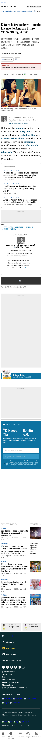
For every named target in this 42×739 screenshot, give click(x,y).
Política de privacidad (9, 712)
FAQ (4, 677)
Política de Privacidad (32, 460)
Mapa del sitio (7, 685)
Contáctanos (7, 674)
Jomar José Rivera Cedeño (21, 246)
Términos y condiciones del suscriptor (14, 715)
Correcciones (32, 715)
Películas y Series (24, 11)
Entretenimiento (8, 11)
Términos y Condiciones (12, 462)
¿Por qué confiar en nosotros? (14, 688)
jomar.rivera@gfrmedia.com (18, 123)
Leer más (28, 268)
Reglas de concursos (10, 682)
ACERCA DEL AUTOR (20, 235)
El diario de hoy (8, 680)
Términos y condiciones (25, 712)
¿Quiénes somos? (9, 672)
